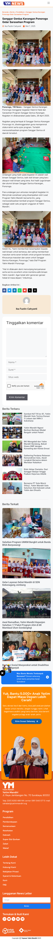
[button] (4, 290)
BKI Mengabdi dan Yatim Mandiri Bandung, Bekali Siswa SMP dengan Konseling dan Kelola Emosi (37, 445)
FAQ (4, 884)
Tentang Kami (9, 863)
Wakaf (6, 848)
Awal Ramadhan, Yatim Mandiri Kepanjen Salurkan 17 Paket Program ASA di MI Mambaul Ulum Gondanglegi (23, 625)
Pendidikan (20, 12)
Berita (12, 12)
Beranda (5, 12)
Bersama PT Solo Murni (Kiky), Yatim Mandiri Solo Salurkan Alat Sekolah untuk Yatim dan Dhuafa (37, 486)
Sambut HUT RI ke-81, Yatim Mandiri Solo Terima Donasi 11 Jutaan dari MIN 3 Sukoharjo (37, 417)
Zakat (5, 843)
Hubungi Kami (9, 867)
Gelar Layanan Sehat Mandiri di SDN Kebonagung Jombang (21, 583)
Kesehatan (8, 830)
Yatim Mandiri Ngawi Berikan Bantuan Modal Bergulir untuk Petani (35, 430)
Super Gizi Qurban (11, 839)
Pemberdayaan (10, 822)
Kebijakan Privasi (11, 871)
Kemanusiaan (9, 826)
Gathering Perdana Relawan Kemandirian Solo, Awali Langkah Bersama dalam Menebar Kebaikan (37, 459)
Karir (5, 880)
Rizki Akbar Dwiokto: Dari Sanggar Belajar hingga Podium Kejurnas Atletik (36, 471)
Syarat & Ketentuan (12, 876)
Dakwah (6, 835)
